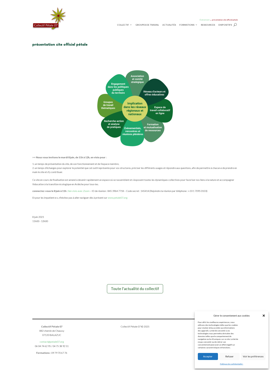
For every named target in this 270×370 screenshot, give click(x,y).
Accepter (207, 356)
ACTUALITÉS (169, 25)
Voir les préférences (253, 356)
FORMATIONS (186, 25)
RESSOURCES (208, 25)
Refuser (229, 356)
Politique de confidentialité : (231, 364)
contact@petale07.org (52, 341)
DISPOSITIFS (225, 25)
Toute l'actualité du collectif (135, 288)
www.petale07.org (118, 197)
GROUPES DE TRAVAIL (147, 25)
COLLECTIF (123, 25)
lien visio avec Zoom (79, 190)
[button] (263, 315)
